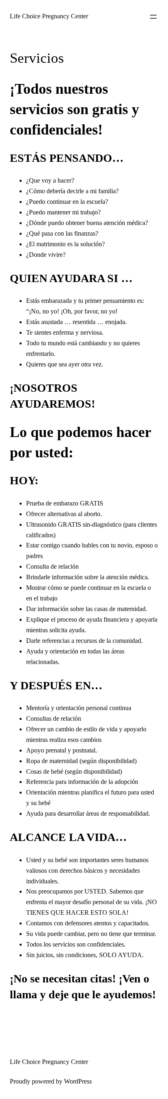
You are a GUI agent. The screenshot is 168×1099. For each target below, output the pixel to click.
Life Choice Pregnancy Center (49, 16)
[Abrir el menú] (153, 17)
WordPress (78, 1081)
